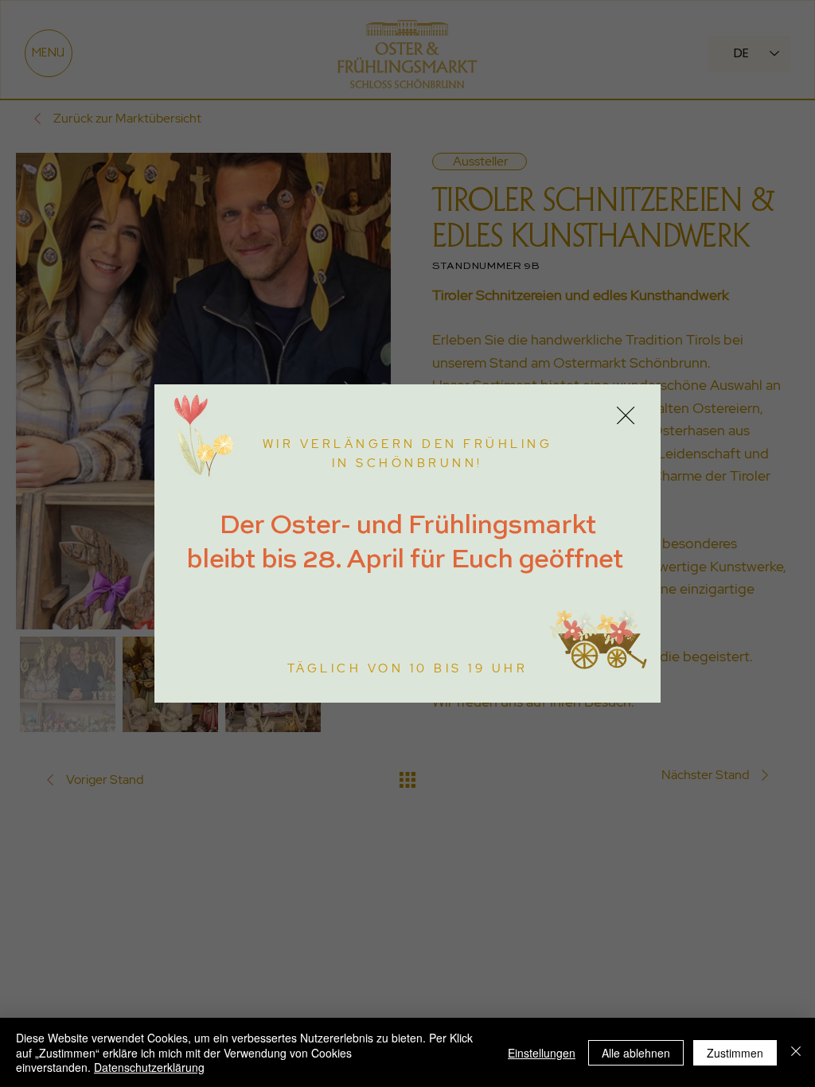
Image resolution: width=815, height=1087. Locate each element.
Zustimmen (735, 1053)
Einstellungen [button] (541, 1053)
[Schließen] (795, 1052)
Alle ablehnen (636, 1053)
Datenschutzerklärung (149, 1067)
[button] (625, 416)
